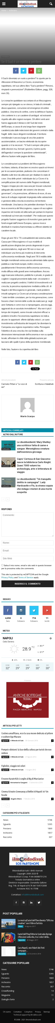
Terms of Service (25, 577)
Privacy (38, 1012)
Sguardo (5, 741)
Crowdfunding (7, 990)
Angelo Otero (16, 799)
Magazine (5, 995)
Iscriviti (47, 607)
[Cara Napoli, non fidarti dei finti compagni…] (8, 951)
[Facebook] (16, 902)
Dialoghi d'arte (8, 999)
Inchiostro (5, 57)
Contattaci (18, 1012)
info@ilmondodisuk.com (33, 894)
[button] (51, 4)
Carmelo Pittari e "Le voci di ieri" (14, 385)
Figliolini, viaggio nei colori (13, 765)
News (5, 820)
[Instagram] (24, 902)
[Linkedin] (31, 902)
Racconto (7, 837)
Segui (20, 607)
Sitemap (46, 1012)
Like (8, 607)
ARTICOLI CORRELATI (13, 430)
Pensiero (5, 799)
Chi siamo (7, 1012)
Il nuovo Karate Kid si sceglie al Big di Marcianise (22, 778)
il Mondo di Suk (16, 740)
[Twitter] (39, 902)
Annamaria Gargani (18, 782)
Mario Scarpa (27, 416)
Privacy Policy (7, 577)
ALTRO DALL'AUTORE (13, 434)
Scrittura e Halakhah (44, 384)
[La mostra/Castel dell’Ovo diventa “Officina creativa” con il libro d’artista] (8, 924)
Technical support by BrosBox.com (28, 1015)
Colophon (28, 1012)
